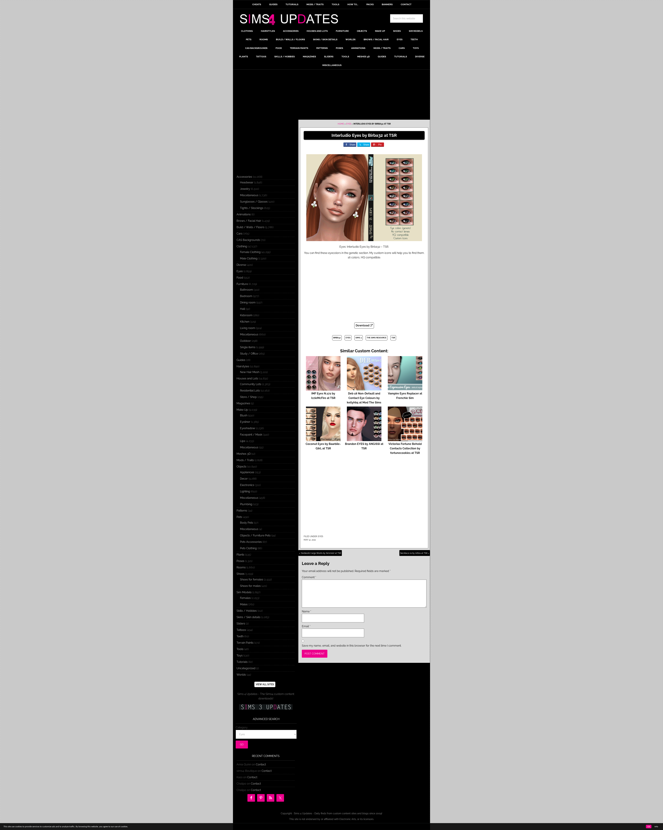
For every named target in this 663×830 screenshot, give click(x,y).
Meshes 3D (244, 453)
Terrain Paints (245, 642)
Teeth (240, 636)
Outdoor (245, 340)
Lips (242, 441)
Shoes (240, 573)
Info (656, 827)
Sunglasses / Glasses (254, 201)
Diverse (241, 264)
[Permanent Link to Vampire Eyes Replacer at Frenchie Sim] (405, 389)
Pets (239, 517)
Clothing (242, 246)
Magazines (243, 403)
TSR (393, 338)
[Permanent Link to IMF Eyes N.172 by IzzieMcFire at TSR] (323, 389)
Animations (244, 214)
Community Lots (250, 384)
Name (306, 611)
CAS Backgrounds (248, 240)
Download (363, 325)
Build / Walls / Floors (250, 227)
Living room (247, 328)
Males (244, 604)
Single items (247, 347)
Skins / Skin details (248, 617)
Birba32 (337, 338)
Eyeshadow (247, 428)
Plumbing (246, 504)
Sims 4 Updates (291, 20)
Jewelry (245, 188)
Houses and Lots (247, 378)
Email (306, 626)
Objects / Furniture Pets (255, 535)
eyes (348, 338)
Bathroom (246, 289)
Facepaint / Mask (251, 434)
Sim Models (244, 592)
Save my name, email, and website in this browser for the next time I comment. (351, 645)
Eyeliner (245, 421)
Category (242, 727)
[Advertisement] (331, 95)
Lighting (245, 491)
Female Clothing (250, 252)
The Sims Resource (376, 338)
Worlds (241, 674)
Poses (240, 561)
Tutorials (242, 662)
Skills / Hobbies (247, 610)
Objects (241, 466)
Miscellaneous (249, 195)
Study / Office (249, 353)
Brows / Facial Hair (249, 220)
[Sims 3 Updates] (266, 707)
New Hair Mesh (249, 372)
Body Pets (246, 522)
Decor (244, 478)
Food (240, 277)
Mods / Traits (245, 460)
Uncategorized (246, 668)
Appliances (247, 472)
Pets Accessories (251, 541)
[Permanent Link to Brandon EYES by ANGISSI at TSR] (364, 439)
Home (341, 124)
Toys (240, 655)
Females (245, 598)
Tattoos (241, 630)
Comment (309, 577)
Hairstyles (243, 366)
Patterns (242, 510)
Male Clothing (248, 258)
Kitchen (244, 321)
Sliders (241, 623)
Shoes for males (250, 586)
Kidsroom (246, 315)
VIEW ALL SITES (265, 684)
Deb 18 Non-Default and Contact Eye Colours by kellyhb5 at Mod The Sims (364, 398)
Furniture (242, 284)
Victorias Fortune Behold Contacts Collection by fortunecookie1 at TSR (405, 448)
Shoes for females (251, 579)
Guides (241, 360)
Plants (240, 554)
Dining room (248, 302)
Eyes (348, 124)
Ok (648, 827)
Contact (261, 764)
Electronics (247, 485)
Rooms (241, 567)
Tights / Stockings (251, 208)
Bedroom (246, 296)
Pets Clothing (248, 548)
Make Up (242, 409)
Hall (242, 309)
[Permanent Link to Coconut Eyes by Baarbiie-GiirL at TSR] (323, 439)
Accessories (244, 176)
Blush (243, 415)
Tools (240, 649)
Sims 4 (358, 338)
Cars (239, 233)
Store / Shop (248, 397)
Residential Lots (250, 390)
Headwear (246, 182)
